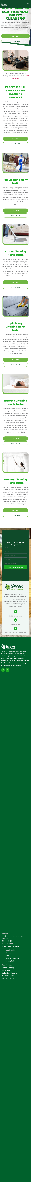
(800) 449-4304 (7, 941)
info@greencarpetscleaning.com (15, 632)
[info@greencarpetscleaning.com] (15, 628)
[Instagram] (3, 670)
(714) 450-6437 (15, 624)
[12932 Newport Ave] (15, 611)
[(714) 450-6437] (15, 620)
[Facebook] (7, 670)
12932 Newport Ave (15, 616)
